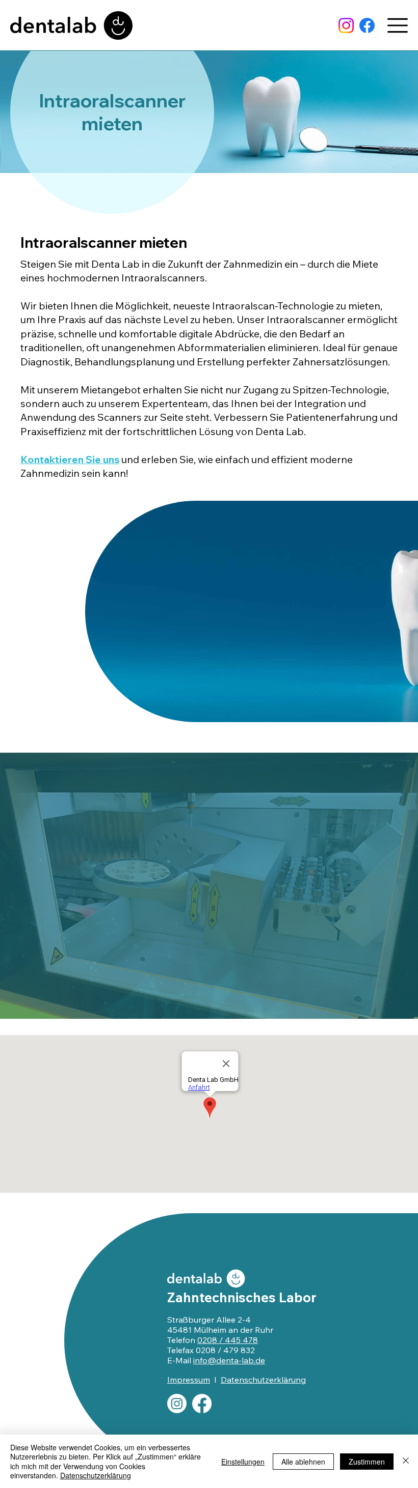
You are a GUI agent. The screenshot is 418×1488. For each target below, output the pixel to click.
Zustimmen (367, 1461)
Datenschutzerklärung (263, 1380)
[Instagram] (346, 25)
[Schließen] (406, 1461)
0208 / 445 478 (227, 1340)
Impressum (188, 1380)
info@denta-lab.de (229, 1360)
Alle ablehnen (303, 1461)
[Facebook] (367, 25)
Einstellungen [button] (243, 1461)
